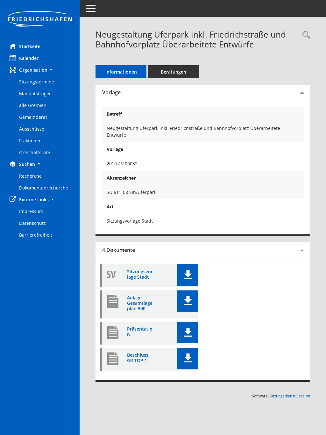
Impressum (31, 211)
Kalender (29, 58)
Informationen (121, 72)
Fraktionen (30, 141)
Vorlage (111, 92)
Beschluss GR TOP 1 (137, 358)
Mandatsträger (35, 93)
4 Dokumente (118, 249)
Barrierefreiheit (35, 235)
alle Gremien (32, 105)
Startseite (29, 46)
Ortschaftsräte (34, 152)
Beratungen (173, 72)
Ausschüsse (31, 129)
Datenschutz (32, 223)
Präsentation (139, 331)
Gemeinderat (33, 117)
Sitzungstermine (36, 82)
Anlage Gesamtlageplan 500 (139, 303)
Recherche (30, 176)
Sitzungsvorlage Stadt (140, 274)
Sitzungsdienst (290, 396)
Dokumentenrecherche (43, 188)
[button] (40, 70)
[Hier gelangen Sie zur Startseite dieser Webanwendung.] (40, 19)
